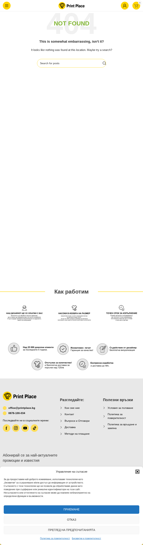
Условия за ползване (120, 407)
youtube (25, 428)
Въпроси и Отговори (77, 420)
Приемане (71, 509)
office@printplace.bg (21, 407)
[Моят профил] (125, 5)
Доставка (70, 427)
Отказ (71, 519)
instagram (16, 428)
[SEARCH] (104, 63)
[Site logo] (71, 5)
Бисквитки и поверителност (86, 538)
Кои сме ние (72, 407)
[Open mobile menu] (6, 5)
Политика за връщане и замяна (122, 426)
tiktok (34, 428)
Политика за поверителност (55, 538)
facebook (6, 428)
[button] (137, 472)
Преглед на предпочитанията (71, 530)
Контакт (69, 414)
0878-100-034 (16, 413)
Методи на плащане (77, 433)
